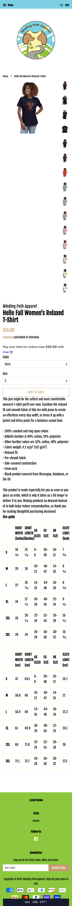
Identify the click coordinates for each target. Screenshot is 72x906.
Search (36, 820)
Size (5, 374)
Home (5, 76)
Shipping (8, 337)
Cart (67, 5)
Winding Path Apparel (34, 879)
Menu (10, 5)
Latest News (36, 800)
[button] (36, 902)
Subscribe (59, 868)
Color (6, 357)
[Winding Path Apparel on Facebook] (36, 839)
